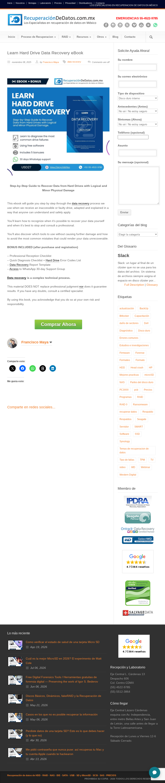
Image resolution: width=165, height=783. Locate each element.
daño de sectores (129, 323)
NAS (122, 382)
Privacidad (70, 3)
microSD (149, 374)
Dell (146, 323)
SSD (137, 434)
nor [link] (81, 286)
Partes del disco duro (141, 382)
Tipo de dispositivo (131, 93)
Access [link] (14, 269)
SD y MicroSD (83, 775)
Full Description (134, 284)
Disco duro (144, 330)
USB (72, 775)
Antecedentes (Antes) (133, 106)
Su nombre (125, 59)
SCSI (95, 775)
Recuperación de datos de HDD (23, 775)
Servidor (124, 426)
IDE (58, 775)
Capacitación (142, 316)
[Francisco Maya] (15, 343)
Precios (58, 3)
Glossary (152, 284)
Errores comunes (129, 338)
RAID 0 (123, 404)
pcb (136, 389)
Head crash (137, 367)
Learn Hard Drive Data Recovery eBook (45, 52)
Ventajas (32, 3)
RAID (66, 36)
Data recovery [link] (16, 277)
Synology (125, 441)
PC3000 (124, 389)
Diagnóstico (126, 330)
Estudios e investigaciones (134, 345)
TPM (142, 459)
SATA (65, 775)
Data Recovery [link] (19, 264)
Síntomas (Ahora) (130, 119)
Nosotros (20, 3)
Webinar (145, 467)
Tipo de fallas (127, 459)
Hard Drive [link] (52, 260)
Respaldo (147, 411)
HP (150, 367)
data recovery (74, 62)
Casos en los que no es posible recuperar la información (62, 714)
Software (124, 434)
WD (133, 467)
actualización (127, 308)
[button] (138, 561)
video (123, 467)
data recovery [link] (80, 203)
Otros (101, 36)
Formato (140, 360)
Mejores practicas (129, 374)
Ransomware (140, 404)
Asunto (123, 145)
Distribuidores (85, 3)
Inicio (9, 3)
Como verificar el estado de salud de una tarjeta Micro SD (62, 642)
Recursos (84, 36)
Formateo (125, 360)
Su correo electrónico (132, 76)
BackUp (144, 308)
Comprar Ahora (58, 324)
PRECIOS (111, 775)
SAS (102, 775)
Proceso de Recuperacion (38, 36)
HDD (122, 367)
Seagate (141, 419)
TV (152, 459)
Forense (139, 352)
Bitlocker (124, 316)
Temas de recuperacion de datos (134, 450)
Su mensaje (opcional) (133, 162)
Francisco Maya (51, 62)
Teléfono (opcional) (131, 132)
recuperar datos (128, 411)
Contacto (100, 3)
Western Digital (128, 474)
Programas (126, 397)
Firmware (125, 352)
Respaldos (125, 419)
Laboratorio (45, 3)
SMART (138, 426)
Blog (115, 36)
